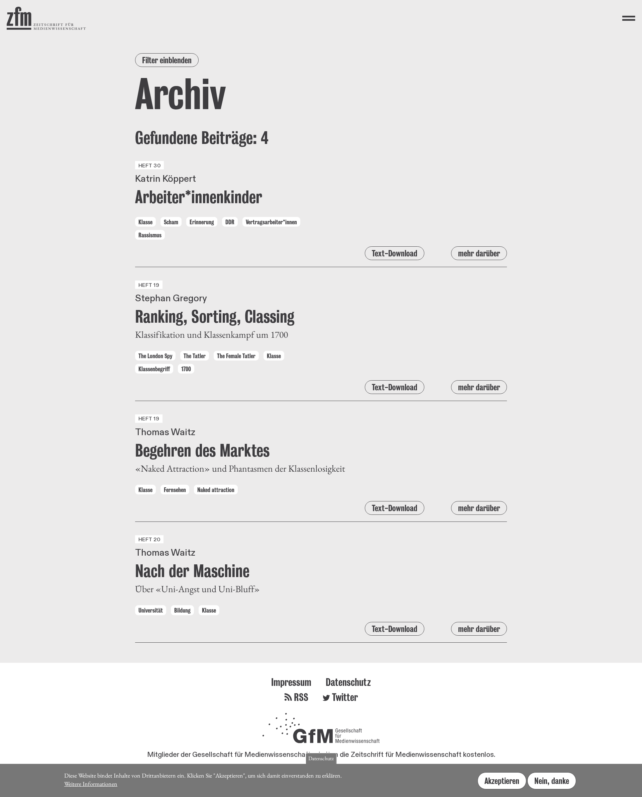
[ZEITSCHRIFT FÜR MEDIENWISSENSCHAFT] (46, 18)
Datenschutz (348, 682)
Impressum (291, 682)
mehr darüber (479, 253)
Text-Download (394, 253)
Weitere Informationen (90, 783)
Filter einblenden (167, 60)
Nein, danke (551, 781)
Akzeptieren (502, 781)
